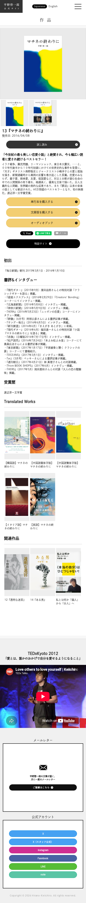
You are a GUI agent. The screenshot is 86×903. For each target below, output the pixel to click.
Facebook (43, 858)
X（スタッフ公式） (43, 842)
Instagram (43, 850)
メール (62, 233)
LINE (43, 866)
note (43, 874)
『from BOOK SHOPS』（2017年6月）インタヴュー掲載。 (41, 365)
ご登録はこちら (41, 787)
